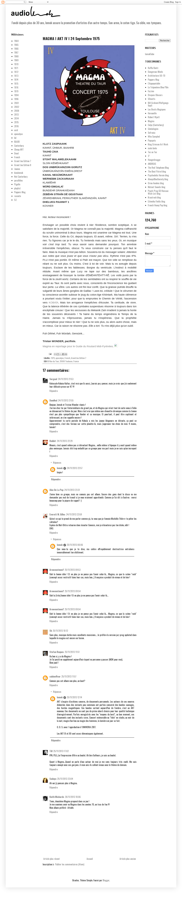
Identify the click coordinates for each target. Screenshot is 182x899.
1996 (16, 99)
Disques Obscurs (155, 95)
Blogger (106, 880)
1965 (16, 45)
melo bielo (152, 148)
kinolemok (18, 172)
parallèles (18, 180)
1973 (16, 75)
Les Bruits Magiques (157, 109)
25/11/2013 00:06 (75, 545)
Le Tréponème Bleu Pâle (158, 87)
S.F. (15, 200)
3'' (149, 156)
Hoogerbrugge (154, 159)
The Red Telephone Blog (158, 167)
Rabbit (52, 441)
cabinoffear (55, 676)
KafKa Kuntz (153, 68)
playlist (17, 188)
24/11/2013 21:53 (65, 379)
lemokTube (149, 54)
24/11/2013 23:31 (72, 490)
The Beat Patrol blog (157, 171)
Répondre (53, 391)
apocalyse (60, 357)
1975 (53, 357)
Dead (16, 153)
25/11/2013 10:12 (60, 630)
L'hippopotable (154, 83)
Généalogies (153, 129)
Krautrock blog (154, 197)
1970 (16, 64)
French (67, 357)
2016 (16, 126)
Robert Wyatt (154, 117)
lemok (60, 468)
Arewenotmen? (56, 569)
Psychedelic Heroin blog (158, 175)
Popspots (152, 140)
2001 (16, 103)
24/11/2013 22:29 (65, 441)
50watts (151, 99)
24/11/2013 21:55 (66, 400)
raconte (17, 196)
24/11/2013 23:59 (74, 514)
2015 (16, 122)
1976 (16, 87)
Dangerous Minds (155, 71)
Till (50, 751)
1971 (16, 68)
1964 (16, 41)
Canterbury (19, 145)
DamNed (53, 400)
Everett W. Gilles (57, 514)
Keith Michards (56, 797)
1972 (16, 72)
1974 (16, 79)
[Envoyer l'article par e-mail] (50, 353)
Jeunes (17, 169)
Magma (151, 121)
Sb (50, 630)
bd (15, 138)
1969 (16, 60)
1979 (16, 91)
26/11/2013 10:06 (73, 797)
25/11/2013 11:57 (68, 676)
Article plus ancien (128, 858)
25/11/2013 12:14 (74, 697)
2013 (16, 114)
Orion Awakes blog (156, 183)
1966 (16, 48)
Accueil (90, 858)
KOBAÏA (53, 302)
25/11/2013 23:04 (65, 778)
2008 (16, 110)
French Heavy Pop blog (157, 205)
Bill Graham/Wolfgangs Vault (158, 104)
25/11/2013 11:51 (72, 652)
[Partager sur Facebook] (63, 354)
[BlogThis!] (57, 354)
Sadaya (52, 778)
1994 (16, 95)
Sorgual (53, 379)
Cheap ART (19, 149)
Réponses (57, 462)
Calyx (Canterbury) (156, 125)
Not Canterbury (20, 176)
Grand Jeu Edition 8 (22, 165)
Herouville (152, 113)
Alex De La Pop (56, 490)
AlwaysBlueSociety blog (158, 179)
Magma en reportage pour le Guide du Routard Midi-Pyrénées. (78, 346)
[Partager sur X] (60, 354)
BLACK (17, 141)
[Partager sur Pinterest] (66, 354)
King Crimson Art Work (158, 144)
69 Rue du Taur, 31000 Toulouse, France (63, 361)
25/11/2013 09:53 (72, 569)
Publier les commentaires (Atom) (69, 864)
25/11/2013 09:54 (73, 591)
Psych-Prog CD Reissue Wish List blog (158, 192)
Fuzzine (151, 91)
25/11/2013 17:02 (61, 751)
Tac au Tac (152, 152)
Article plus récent (51, 858)
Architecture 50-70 (156, 75)
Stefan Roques (56, 652)
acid (16, 130)
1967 (16, 52)
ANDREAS (152, 163)
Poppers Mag (19, 192)
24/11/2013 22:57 (74, 468)
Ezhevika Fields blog (156, 201)
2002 (16, 107)
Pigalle (17, 184)
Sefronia (151, 132)
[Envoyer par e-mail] (55, 354)
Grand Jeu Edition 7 (78, 357)
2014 (16, 118)
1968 (16, 56)
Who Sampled (154, 136)
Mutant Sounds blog (156, 187)
